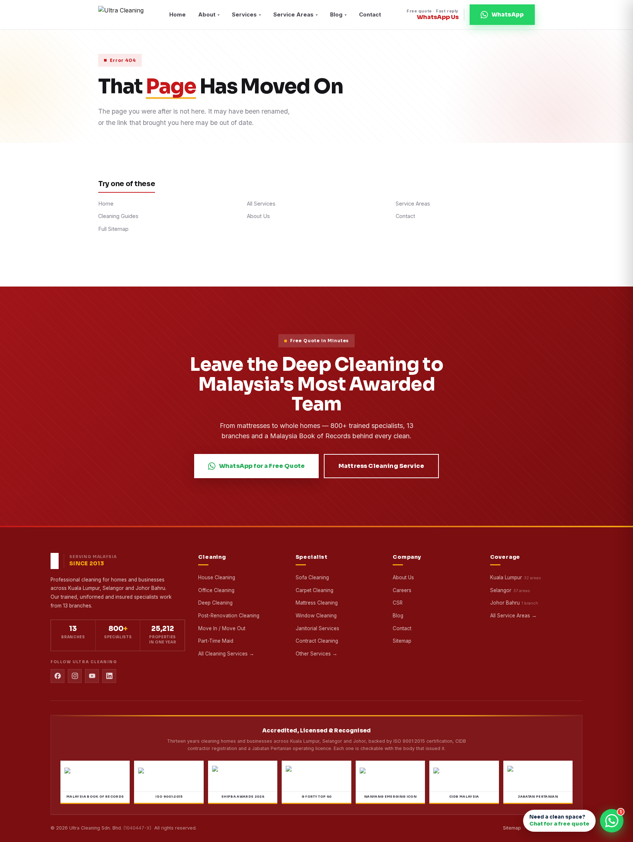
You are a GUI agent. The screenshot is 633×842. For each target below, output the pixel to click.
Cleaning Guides (118, 216)
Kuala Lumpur (506, 577)
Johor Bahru (505, 603)
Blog (338, 14)
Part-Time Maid (215, 641)
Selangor (500, 590)
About (208, 14)
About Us (258, 216)
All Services (261, 203)
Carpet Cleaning (314, 590)
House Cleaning (216, 577)
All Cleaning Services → (226, 654)
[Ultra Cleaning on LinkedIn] (109, 676)
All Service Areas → (513, 615)
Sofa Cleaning (312, 577)
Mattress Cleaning (317, 603)
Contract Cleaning (317, 641)
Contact (370, 14)
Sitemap (402, 641)
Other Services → (316, 654)
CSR (398, 603)
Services (246, 14)
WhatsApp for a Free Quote (262, 466)
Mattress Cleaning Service (381, 466)
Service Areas (295, 14)
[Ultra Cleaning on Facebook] (57, 676)
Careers (402, 590)
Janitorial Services (317, 628)
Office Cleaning (216, 590)
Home (177, 14)
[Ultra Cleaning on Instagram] (75, 676)
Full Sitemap (113, 229)
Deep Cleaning (215, 603)
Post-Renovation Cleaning (228, 615)
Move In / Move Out (221, 628)
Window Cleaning (316, 615)
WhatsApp (508, 14)
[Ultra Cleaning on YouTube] (92, 676)
